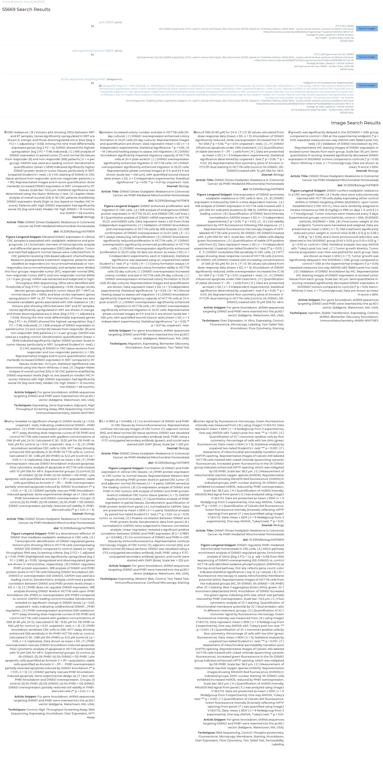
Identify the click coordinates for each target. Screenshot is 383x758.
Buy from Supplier (367, 29)
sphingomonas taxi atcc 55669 (92, 50)
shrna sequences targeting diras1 (83, 79)
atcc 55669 (106, 22)
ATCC (118, 22)
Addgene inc (114, 79)
